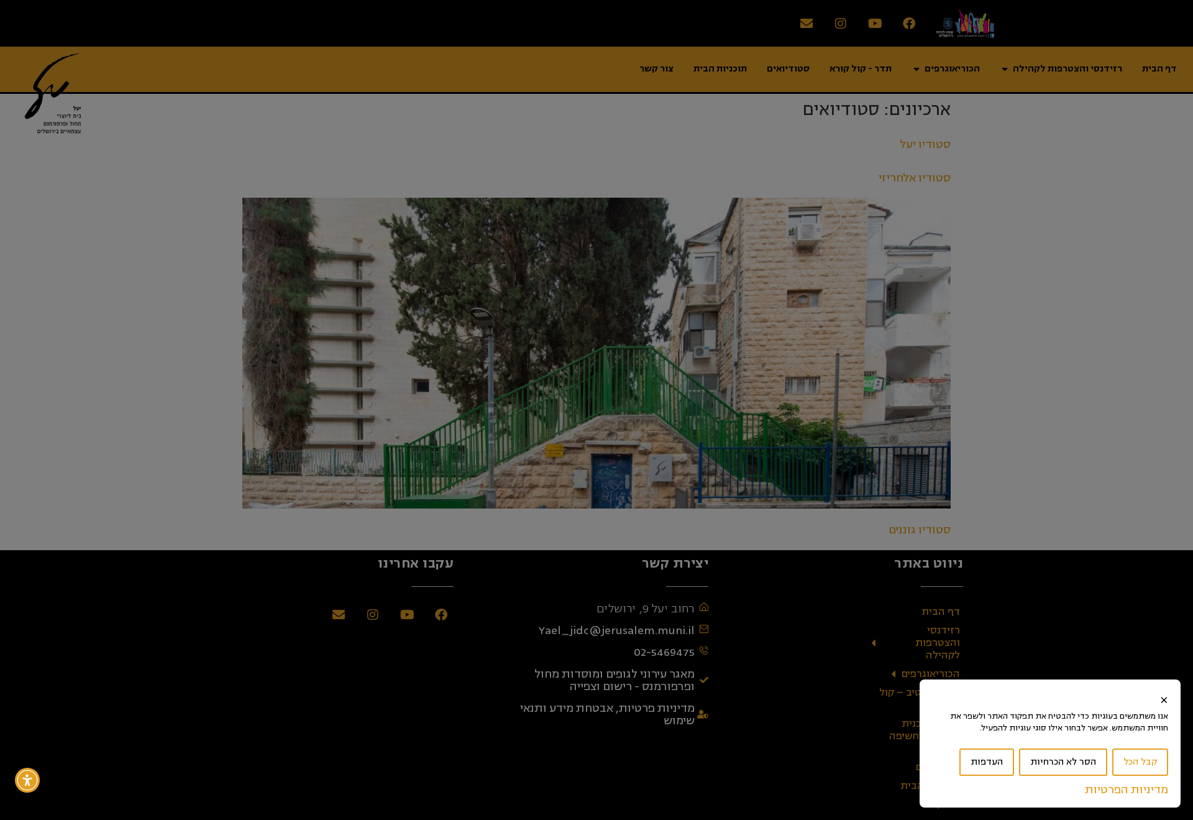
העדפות (987, 761)
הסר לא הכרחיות (1063, 761)
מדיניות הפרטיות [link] (1126, 789)
